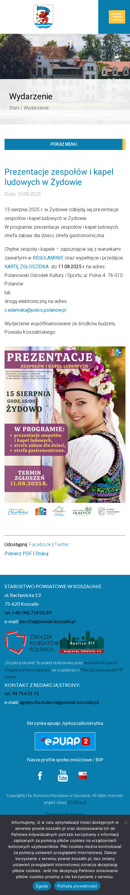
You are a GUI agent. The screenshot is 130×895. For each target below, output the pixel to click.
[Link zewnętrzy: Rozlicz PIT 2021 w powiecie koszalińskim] (82, 644)
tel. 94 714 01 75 (22, 693)
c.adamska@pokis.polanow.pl (35, 310)
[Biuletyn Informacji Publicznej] (82, 775)
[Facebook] (40, 775)
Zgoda (42, 886)
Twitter (61, 544)
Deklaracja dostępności (65, 814)
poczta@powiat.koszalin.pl (48, 621)
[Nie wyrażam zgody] (125, 822)
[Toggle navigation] (117, 17)
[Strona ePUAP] (65, 741)
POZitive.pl (77, 802)
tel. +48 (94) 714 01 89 (28, 612)
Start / (15, 108)
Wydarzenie (36, 108)
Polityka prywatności (77, 886)
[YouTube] (63, 775)
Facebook (40, 544)
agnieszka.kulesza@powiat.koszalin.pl (59, 702)
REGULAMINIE (48, 258)
